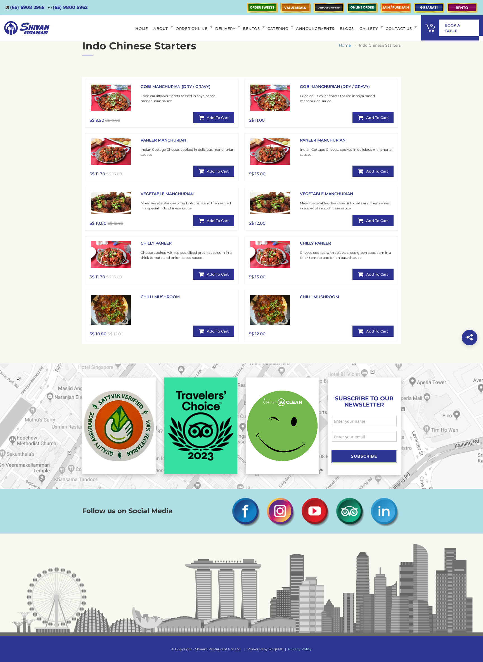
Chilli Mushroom (160, 296)
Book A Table (452, 28)
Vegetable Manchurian (167, 193)
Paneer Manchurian (163, 140)
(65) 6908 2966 (27, 7)
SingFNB (276, 649)
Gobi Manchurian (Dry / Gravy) (175, 86)
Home (345, 45)
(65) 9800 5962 (70, 7)
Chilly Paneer (156, 243)
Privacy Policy (300, 649)
